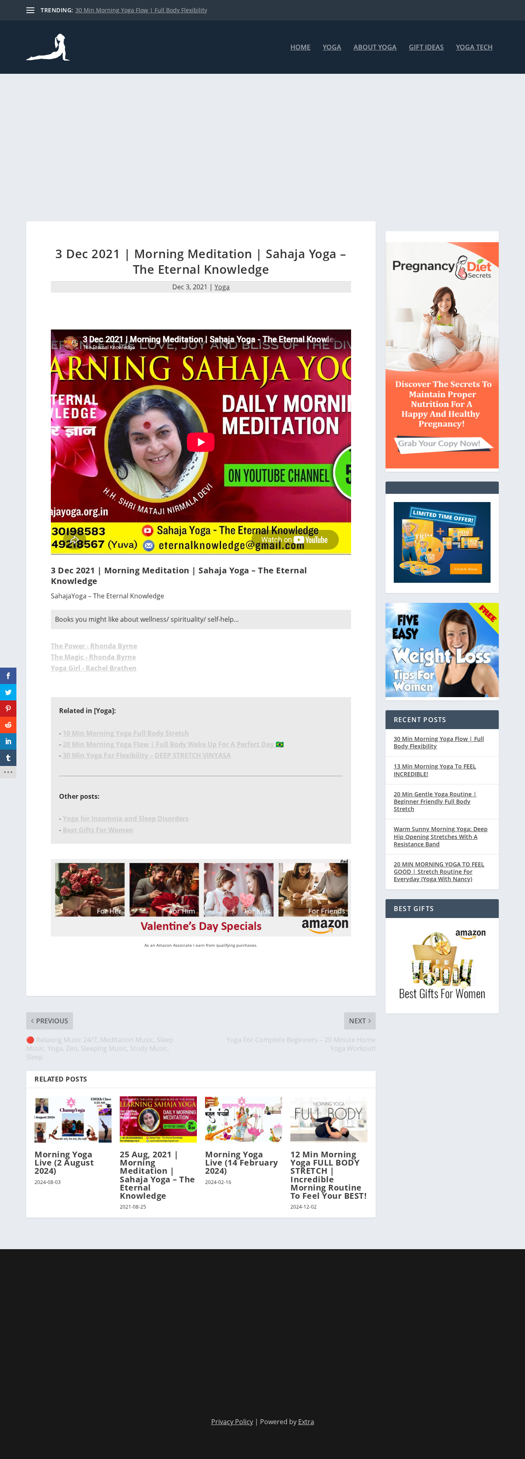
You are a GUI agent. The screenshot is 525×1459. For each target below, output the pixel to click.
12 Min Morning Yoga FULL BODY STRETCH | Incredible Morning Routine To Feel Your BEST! (328, 1175)
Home (300, 48)
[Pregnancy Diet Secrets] (442, 466)
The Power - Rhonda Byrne (94, 645)
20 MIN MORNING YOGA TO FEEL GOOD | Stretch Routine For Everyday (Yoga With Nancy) (439, 871)
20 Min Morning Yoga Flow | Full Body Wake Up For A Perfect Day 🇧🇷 (173, 744)
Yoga (332, 48)
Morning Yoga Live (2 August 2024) (64, 1162)
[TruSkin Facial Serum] (442, 580)
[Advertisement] (262, 147)
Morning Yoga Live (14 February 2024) (241, 1162)
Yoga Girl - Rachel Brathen (94, 668)
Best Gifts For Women (98, 829)
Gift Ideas (426, 48)
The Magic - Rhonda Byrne (93, 656)
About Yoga (375, 48)
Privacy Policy (232, 1421)
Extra (306, 1421)
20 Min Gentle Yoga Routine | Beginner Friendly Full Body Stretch (435, 801)
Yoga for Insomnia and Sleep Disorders (126, 818)
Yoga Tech (474, 48)
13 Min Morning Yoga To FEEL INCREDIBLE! (435, 769)
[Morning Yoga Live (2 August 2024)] (73, 1119)
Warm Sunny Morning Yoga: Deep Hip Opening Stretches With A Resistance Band (441, 836)
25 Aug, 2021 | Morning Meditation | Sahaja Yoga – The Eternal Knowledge (157, 1175)
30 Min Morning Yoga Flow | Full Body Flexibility (141, 10)
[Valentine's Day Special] (201, 934)
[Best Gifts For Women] (442, 1001)
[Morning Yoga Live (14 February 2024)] (243, 1119)
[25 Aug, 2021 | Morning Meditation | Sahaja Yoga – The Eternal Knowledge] (158, 1119)
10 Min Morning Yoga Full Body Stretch (126, 733)
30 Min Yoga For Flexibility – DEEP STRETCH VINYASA (147, 755)
